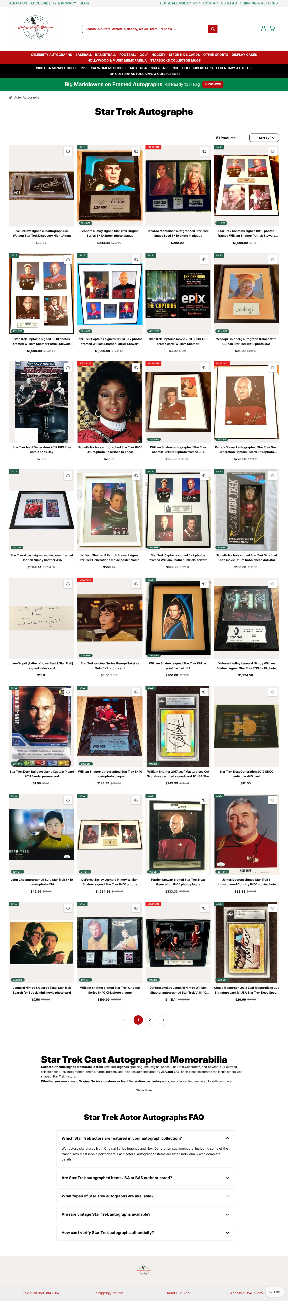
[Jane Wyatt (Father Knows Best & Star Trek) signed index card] (41, 618)
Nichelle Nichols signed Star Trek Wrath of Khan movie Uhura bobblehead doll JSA (246, 557)
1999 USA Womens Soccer (104, 68)
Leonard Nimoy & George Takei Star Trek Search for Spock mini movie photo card (42, 990)
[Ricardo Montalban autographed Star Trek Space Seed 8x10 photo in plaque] (178, 185)
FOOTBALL (127, 54)
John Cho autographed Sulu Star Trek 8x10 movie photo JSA (42, 882)
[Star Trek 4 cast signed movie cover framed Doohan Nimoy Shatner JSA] (41, 510)
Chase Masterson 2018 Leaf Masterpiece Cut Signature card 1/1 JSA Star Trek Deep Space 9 (246, 990)
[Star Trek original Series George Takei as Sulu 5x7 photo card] (110, 618)
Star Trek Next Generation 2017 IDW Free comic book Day (42, 449)
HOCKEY (158, 54)
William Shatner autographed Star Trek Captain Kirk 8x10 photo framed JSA (178, 449)
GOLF (144, 54)
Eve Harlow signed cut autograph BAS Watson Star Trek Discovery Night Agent (42, 233)
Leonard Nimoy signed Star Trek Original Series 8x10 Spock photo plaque (109, 233)
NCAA (155, 68)
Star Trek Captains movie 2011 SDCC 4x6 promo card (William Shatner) (178, 341)
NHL (175, 68)
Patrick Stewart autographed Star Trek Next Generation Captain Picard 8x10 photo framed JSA (246, 449)
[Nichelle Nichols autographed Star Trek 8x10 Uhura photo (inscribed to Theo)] (110, 402)
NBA (143, 68)
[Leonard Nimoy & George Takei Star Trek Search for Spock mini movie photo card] (41, 942)
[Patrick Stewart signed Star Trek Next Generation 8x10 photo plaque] (178, 834)
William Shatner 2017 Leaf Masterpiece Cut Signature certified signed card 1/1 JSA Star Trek (178, 774)
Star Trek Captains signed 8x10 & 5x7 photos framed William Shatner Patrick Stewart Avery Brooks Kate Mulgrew (110, 341)
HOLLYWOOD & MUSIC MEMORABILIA (117, 60)
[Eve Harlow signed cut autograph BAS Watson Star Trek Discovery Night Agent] (41, 185)
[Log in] (263, 28)
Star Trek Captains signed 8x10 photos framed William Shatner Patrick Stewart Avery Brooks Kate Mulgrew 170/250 (41, 341)
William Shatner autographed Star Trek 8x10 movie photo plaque (110, 774)
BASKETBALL (105, 54)
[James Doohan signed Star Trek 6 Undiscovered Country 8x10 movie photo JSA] (246, 834)
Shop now (213, 84)
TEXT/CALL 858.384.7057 (179, 3)
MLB (133, 68)
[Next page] (163, 1019)
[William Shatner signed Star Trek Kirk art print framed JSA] (178, 618)
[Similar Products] (68, 151)
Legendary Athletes (234, 68)
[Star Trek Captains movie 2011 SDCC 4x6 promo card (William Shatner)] (178, 294)
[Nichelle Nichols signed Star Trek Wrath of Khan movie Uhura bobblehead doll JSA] (246, 510)
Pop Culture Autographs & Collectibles (144, 73)
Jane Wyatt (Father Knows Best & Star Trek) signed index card (42, 665)
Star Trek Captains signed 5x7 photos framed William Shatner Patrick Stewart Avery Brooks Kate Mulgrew (178, 558)
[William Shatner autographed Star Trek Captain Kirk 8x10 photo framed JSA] (178, 402)
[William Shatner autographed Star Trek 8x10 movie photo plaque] (110, 726)
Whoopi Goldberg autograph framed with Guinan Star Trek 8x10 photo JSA (246, 341)
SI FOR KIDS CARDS (184, 54)
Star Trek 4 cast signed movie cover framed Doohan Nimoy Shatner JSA (41, 557)
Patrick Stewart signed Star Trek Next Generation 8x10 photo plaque (178, 882)
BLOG (84, 3)
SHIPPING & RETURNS (259, 3)
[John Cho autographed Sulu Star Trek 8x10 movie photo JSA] (41, 834)
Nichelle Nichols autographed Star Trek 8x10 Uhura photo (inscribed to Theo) (110, 449)
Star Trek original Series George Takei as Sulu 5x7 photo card (110, 665)
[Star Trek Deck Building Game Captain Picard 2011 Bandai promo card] (41, 726)
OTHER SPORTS (215, 54)
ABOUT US (18, 3)
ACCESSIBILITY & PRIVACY (53, 3)
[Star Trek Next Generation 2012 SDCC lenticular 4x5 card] (246, 726)
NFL (166, 68)
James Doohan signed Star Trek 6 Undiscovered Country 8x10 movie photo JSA (246, 882)
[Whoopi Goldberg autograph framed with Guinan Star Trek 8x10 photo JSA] (246, 294)
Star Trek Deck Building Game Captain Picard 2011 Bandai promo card (42, 774)
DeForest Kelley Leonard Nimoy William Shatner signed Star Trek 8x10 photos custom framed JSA (109, 882)
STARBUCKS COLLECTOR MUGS (175, 60)
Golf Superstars (197, 68)
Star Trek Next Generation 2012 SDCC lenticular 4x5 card (246, 774)
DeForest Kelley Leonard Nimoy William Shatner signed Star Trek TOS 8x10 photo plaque (246, 666)
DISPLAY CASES (244, 54)
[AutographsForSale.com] (35, 29)
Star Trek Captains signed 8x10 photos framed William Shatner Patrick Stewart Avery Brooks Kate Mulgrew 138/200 (246, 233)
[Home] (11, 97)
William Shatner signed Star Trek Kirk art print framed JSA (178, 665)
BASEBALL (83, 54)
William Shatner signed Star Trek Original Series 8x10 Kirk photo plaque (110, 990)
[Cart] (272, 28)
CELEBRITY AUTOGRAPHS (51, 54)
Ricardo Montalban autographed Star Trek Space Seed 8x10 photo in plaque (178, 233)
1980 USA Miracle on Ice (57, 68)
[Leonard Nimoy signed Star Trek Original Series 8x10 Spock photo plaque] (110, 185)
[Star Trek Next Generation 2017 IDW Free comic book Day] (41, 402)
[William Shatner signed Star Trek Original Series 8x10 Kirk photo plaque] (110, 942)
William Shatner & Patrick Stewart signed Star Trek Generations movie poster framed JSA (110, 558)
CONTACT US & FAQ (220, 3)
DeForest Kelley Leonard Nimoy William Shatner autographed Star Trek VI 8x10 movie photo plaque (178, 990)
